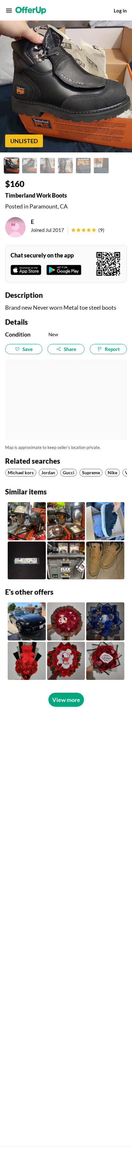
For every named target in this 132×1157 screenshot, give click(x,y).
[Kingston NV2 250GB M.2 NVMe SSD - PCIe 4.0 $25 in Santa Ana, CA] (27, 561)
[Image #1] (11, 166)
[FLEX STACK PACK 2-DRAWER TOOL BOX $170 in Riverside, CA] (66, 561)
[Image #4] (65, 166)
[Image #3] (47, 166)
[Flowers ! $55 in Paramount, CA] (66, 661)
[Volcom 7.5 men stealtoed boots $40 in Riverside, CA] (105, 521)
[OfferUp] (30, 10)
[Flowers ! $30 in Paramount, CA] (105, 661)
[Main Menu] (9, 10)
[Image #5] (83, 166)
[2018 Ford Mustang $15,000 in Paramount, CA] (27, 621)
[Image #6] (101, 166)
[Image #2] (29, 166)
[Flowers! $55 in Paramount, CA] (66, 621)
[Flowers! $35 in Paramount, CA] (27, 661)
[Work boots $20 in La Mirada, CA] (105, 561)
